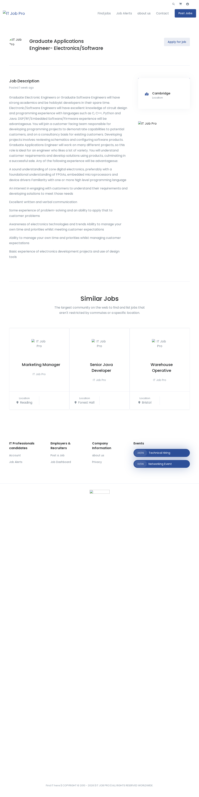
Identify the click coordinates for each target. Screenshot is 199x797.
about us (144, 13)
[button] (173, 4)
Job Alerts (124, 13)
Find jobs (104, 13)
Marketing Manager (41, 364)
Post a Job (58, 455)
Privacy (97, 462)
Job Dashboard (61, 462)
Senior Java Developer (101, 367)
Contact (162, 13)
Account (15, 455)
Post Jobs (185, 13)
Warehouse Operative (162, 367)
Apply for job (177, 42)
